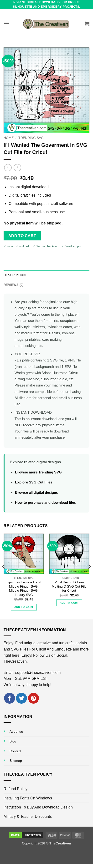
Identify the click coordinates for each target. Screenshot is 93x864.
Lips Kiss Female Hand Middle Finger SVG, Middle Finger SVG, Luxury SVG (23, 588)
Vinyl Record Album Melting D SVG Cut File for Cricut (69, 586)
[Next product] (7, 167)
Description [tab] (15, 275)
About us (16, 731)
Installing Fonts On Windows (28, 798)
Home (9, 138)
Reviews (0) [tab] (13, 285)
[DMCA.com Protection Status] (26, 835)
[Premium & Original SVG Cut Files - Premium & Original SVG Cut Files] (46, 23)
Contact (15, 751)
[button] (6, 23)
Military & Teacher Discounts (28, 816)
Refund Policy (15, 789)
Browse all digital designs (36, 492)
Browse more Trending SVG (38, 472)
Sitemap (16, 760)
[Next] (89, 576)
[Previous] (4, 576)
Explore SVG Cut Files (33, 482)
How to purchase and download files (45, 502)
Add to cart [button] (24, 606)
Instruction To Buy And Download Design (38, 807)
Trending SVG (31, 138)
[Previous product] (17, 167)
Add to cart (22, 236)
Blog (13, 741)
